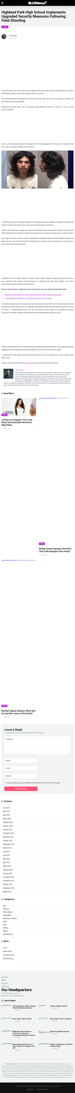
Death (5, 921)
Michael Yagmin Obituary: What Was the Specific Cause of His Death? (18, 712)
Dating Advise (7, 912)
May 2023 (6, 859)
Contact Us (5, 986)
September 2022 (8, 888)
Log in (5, 948)
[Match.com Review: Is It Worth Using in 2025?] (44, 1043)
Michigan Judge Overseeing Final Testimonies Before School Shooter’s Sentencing (33, 295)
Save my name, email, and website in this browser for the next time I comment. (34, 783)
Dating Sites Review (10, 918)
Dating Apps (7, 915)
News (4, 27)
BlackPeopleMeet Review (59, 1031)
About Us (4, 977)
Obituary (6, 928)
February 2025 (8, 822)
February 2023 (8, 870)
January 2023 (7, 873)
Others (5, 931)
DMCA (3, 980)
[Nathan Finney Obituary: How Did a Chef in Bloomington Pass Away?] (56, 471)
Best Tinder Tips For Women (60, 1019)
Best (4, 906)
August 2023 (7, 848)
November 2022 (8, 881)
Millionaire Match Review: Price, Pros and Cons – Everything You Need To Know (24, 1033)
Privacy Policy (30, 1089)
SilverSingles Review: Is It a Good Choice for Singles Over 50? (24, 1046)
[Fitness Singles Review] (44, 1005)
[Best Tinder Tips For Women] (44, 1018)
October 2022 (7, 884)
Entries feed (7, 951)
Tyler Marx (13, 36)
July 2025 (6, 808)
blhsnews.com (30, 363)
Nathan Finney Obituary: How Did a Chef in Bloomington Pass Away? (55, 550)
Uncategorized (8, 934)
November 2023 (8, 837)
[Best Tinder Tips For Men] (7, 1018)
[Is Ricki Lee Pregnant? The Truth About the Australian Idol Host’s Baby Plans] (18, 407)
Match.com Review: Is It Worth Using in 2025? (61, 1045)
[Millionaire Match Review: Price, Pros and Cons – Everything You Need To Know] (7, 1031)
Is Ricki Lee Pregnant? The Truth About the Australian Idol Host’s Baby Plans (16, 422)
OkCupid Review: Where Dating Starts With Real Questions (24, 1007)
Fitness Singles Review (58, 1006)
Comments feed (8, 955)
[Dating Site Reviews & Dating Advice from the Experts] (37, 3)
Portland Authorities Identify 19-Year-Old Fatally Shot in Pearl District (28, 298)
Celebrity (6, 909)
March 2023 (7, 866)
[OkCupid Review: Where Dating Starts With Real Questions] (7, 1005)
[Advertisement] (36, 65)
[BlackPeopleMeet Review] (44, 1032)
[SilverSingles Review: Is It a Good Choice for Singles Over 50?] (7, 1043)
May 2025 (6, 811)
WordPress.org (8, 959)
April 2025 (6, 815)
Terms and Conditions (42, 1089)
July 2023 (6, 852)
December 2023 (8, 833)
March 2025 (7, 819)
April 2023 (6, 862)
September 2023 (8, 844)
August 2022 (7, 892)
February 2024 (8, 826)
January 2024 (7, 830)
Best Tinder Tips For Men (22, 1019)
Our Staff (4, 983)
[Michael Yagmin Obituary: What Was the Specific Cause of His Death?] (18, 633)
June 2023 (6, 855)
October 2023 (7, 841)
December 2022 (8, 877)
